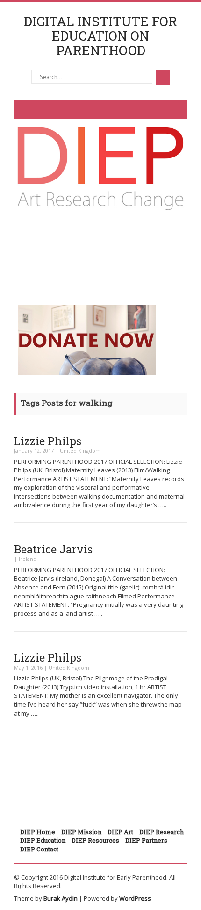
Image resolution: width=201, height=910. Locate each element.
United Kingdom (80, 450)
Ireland (27, 558)
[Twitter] (98, 252)
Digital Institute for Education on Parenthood (100, 36)
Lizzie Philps (47, 441)
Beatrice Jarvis (53, 549)
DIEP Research (161, 832)
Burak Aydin (60, 898)
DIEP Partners (146, 840)
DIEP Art (120, 832)
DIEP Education (42, 840)
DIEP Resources (95, 840)
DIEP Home (37, 832)
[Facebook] (53, 252)
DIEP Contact (39, 849)
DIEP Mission (81, 832)
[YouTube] (143, 252)
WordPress (135, 898)
